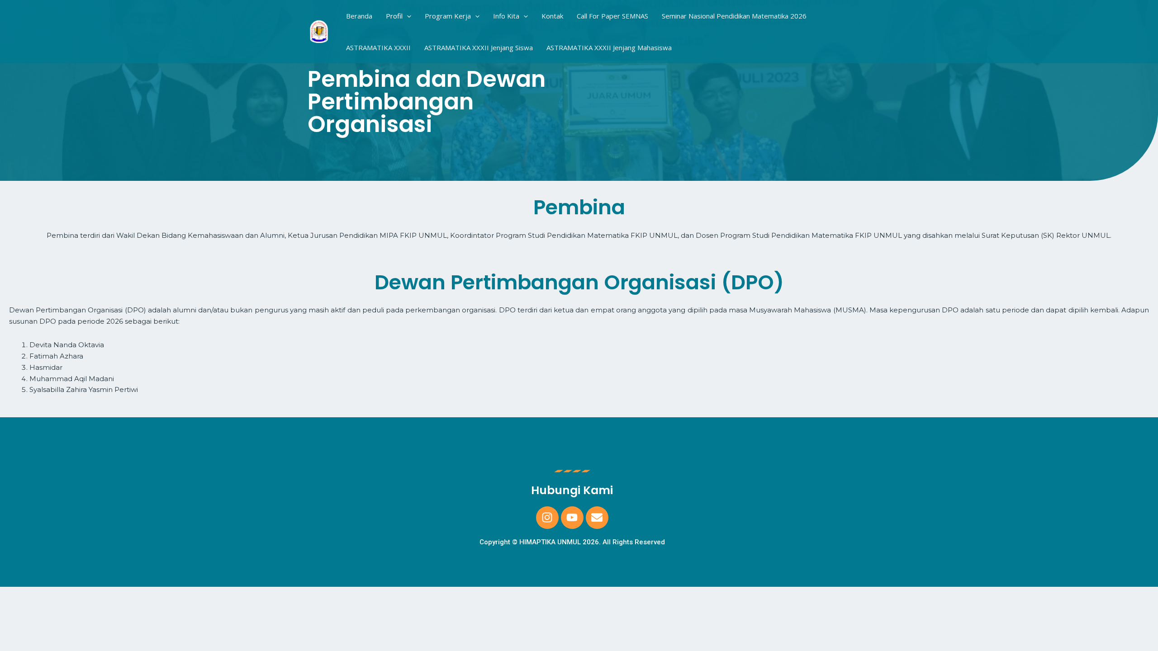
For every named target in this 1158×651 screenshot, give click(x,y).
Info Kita (506, 15)
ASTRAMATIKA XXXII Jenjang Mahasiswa (609, 47)
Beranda (359, 15)
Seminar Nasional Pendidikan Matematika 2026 (734, 15)
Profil (394, 15)
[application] (407, 16)
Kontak (552, 15)
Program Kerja (448, 15)
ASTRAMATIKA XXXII (378, 47)
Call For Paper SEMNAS (612, 15)
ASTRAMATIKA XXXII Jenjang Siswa (478, 47)
